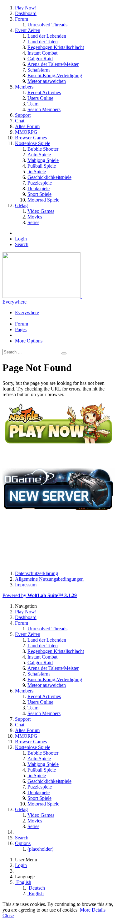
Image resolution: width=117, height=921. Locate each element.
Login (21, 238)
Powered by (39, 595)
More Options (28, 340)
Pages (21, 329)
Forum (21, 323)
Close (8, 915)
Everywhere (14, 301)
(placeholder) (40, 849)
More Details (92, 910)
